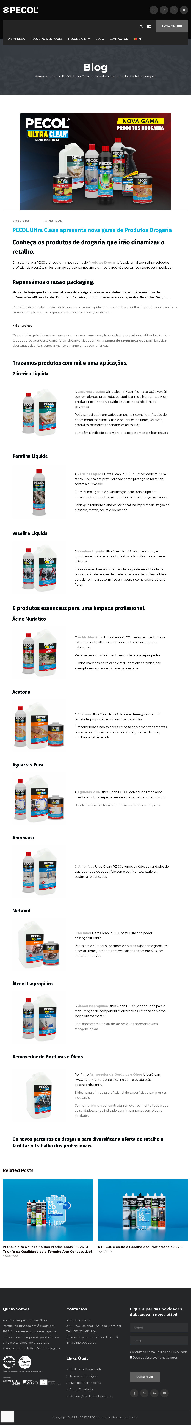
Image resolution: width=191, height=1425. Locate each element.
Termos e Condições (84, 1376)
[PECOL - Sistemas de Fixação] (20, 10)
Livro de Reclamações (85, 1382)
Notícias (55, 220)
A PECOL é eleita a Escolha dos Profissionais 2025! (140, 1247)
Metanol (84, 933)
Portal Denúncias (82, 1389)
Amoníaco (86, 866)
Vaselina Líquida (90, 551)
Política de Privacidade (86, 1369)
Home (39, 76)
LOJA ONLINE (172, 26)
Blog (53, 76)
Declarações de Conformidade (91, 1396)
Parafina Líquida (90, 474)
